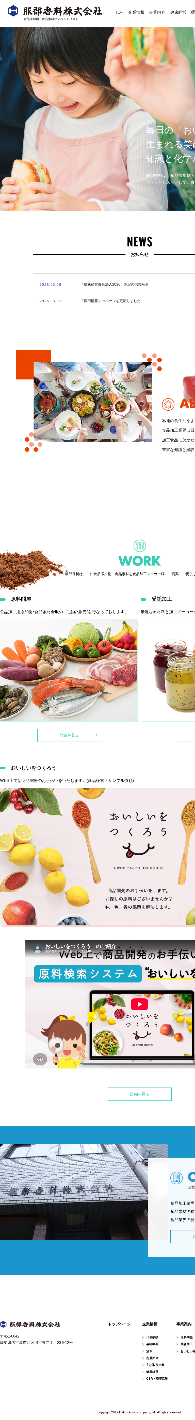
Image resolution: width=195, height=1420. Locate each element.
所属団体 (152, 1358)
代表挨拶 (152, 1337)
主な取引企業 (155, 1365)
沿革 (149, 1351)
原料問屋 (187, 1337)
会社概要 (152, 1344)
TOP (119, 12)
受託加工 (187, 1344)
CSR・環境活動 (157, 1378)
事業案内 (184, 1324)
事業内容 (157, 12)
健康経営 (178, 12)
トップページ (119, 1324)
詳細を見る (69, 735)
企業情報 (136, 12)
